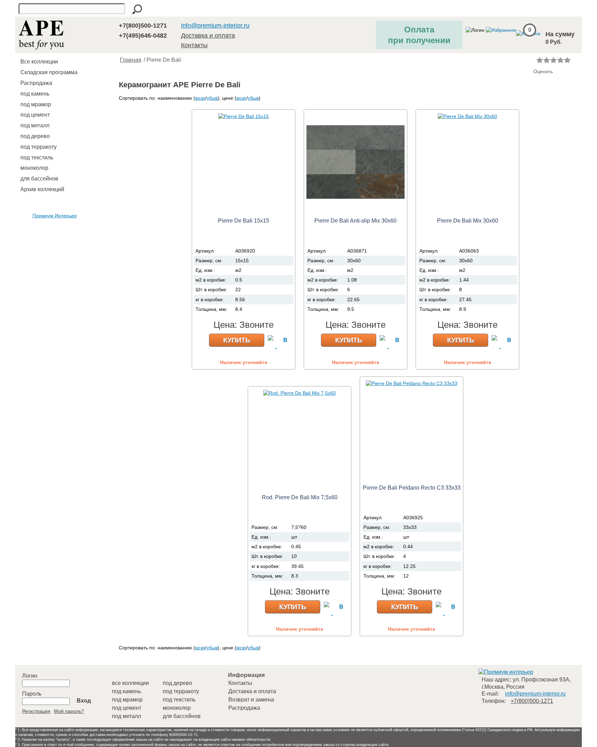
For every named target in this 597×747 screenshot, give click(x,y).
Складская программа (48, 72)
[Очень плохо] (539, 60)
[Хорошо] (560, 60)
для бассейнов (39, 178)
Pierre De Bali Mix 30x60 (467, 221)
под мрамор (35, 104)
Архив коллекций (42, 189)
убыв (212, 98)
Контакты (194, 45)
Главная (130, 60)
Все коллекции (39, 62)
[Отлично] (567, 60)
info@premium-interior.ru (215, 25)
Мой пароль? (69, 711)
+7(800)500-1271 (143, 25)
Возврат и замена (251, 699)
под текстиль (36, 157)
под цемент (35, 115)
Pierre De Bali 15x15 (243, 221)
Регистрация (36, 711)
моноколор (34, 168)
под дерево (35, 136)
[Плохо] (546, 60)
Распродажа (36, 83)
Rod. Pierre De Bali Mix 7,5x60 (300, 497)
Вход (84, 701)
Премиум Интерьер (54, 215)
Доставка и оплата (208, 35)
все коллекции (130, 683)
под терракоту (38, 147)
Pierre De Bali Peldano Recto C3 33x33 (412, 488)
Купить (236, 340)
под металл (34, 125)
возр (200, 98)
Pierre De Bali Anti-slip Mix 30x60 (355, 221)
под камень (34, 94)
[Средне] (553, 60)
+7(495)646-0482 (143, 35)
